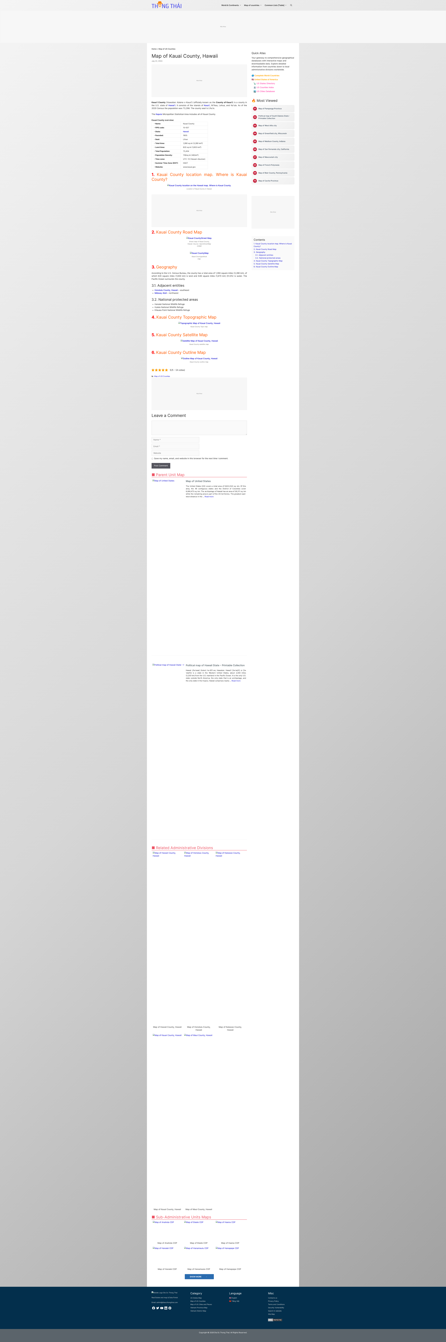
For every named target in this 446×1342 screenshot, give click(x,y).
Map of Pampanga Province (270, 108)
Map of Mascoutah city (268, 157)
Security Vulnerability (276, 1308)
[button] (291, 5)
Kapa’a (159, 114)
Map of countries (251, 5)
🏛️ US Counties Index (264, 87)
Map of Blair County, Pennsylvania (272, 173)
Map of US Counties (167, 49)
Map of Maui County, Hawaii (198, 1209)
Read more (209, 496)
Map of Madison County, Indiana (271, 141)
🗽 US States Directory (264, 83)
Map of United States (198, 481)
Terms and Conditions (276, 1304)
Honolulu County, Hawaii (166, 290)
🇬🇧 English (233, 1298)
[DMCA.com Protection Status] (275, 1321)
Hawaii (186, 131)
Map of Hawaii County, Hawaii (167, 1027)
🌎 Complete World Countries (265, 75)
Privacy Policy (273, 1301)
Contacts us (272, 1298)
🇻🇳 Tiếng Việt (234, 1301)
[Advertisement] (223, 27)
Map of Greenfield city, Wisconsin (272, 133)
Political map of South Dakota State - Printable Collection (274, 117)
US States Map (196, 1298)
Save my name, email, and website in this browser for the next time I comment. (191, 458)
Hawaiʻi (171, 105)
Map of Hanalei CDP (167, 1269)
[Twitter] (158, 1309)
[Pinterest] (170, 1309)
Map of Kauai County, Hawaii (167, 1209)
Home (154, 49)
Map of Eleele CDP (199, 1243)
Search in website (275, 1311)
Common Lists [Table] (274, 5)
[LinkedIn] (166, 1309)
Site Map (271, 1314)
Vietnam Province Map (198, 1308)
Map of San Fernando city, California (273, 149)
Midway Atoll (161, 293)
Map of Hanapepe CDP (230, 1269)
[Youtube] (162, 1309)
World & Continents (230, 5)
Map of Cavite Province (268, 181)
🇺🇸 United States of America (265, 79)
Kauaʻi (207, 105)
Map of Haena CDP (230, 1243)
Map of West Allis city (267, 125)
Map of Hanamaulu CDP (198, 1269)
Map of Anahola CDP (167, 1243)
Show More (196, 1276)
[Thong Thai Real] (166, 4)
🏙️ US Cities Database (264, 91)
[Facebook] (154, 1309)
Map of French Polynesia (268, 165)
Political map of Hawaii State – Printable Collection (215, 665)
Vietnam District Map (198, 1311)
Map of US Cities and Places (201, 1304)
